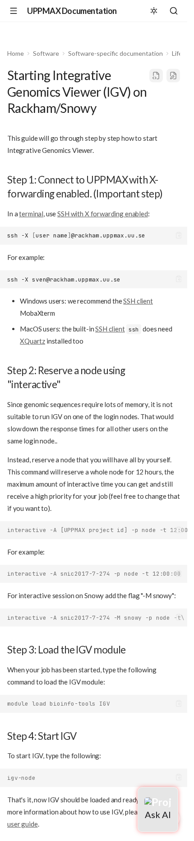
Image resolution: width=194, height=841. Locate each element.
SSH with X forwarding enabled (102, 214)
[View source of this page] (156, 75)
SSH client (138, 301)
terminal (31, 214)
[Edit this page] (173, 75)
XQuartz (32, 341)
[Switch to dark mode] (154, 11)
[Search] (174, 11)
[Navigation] (13, 11)
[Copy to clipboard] (179, 235)
